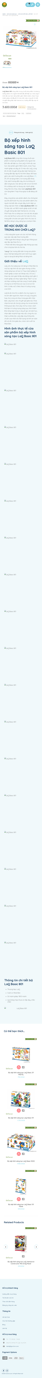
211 (35, 176)
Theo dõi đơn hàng (8, 1301)
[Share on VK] (17, 82)
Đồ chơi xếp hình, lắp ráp (25, 14)
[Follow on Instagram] (7, 1370)
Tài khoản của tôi (7, 1298)
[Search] (32, 5)
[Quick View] (23, 1067)
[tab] (11, 133)
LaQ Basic (28, 113)
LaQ (23, 113)
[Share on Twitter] (11, 82)
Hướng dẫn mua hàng (9, 1294)
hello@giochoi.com (12, 1346)
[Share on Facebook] (9, 82)
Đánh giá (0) (29, 132)
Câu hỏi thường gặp (8, 1321)
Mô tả (11, 132)
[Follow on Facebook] (3, 1370)
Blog (3, 1324)
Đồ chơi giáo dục (12, 14)
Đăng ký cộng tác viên (9, 1305)
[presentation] (5, 1247)
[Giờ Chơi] (4, 4)
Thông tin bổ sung (19, 132)
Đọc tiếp (19, 1256)
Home (3, 14)
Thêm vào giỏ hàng (19, 1067)
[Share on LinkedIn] (15, 82)
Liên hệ (4, 1328)
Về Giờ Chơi (6, 1317)
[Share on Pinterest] (13, 82)
